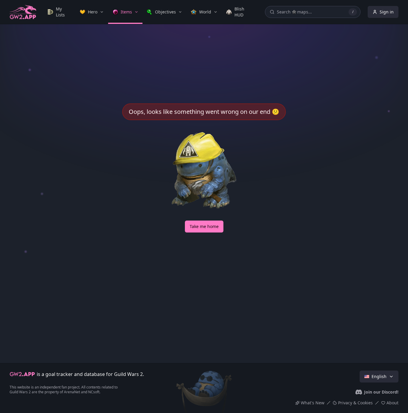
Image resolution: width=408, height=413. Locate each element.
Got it (204, 372)
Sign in (387, 12)
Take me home (204, 226)
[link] (59, 12)
